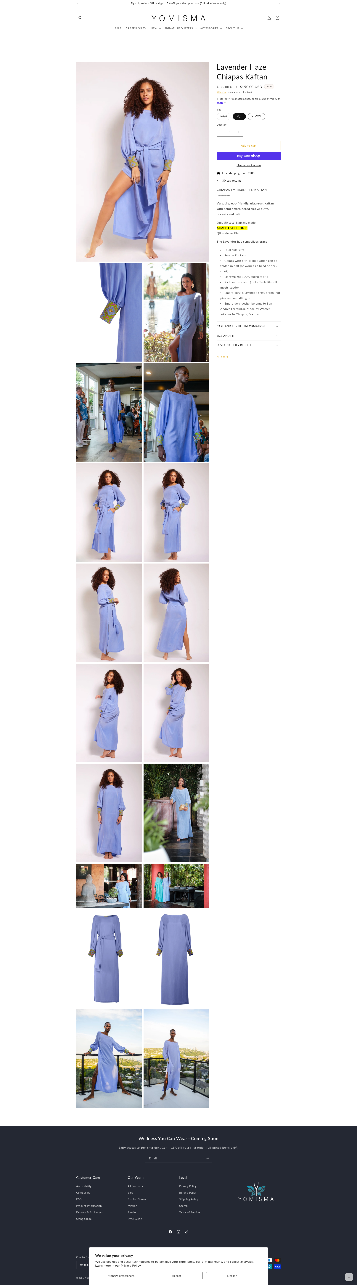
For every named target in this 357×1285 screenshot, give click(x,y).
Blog (130, 1192)
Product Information (89, 1205)
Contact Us (83, 1192)
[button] (80, 18)
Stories (132, 1212)
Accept (176, 1275)
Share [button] (224, 356)
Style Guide (135, 1218)
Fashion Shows (137, 1199)
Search (183, 1205)
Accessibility (83, 1186)
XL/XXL (256, 116)
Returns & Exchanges (89, 1212)
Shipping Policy (188, 1199)
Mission (132, 1205)
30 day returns (231, 180)
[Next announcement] (279, 3)
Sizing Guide (83, 1218)
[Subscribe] (208, 1158)
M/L (239, 116)
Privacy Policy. (131, 1265)
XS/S (226, 117)
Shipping (221, 92)
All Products (135, 1186)
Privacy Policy (187, 1186)
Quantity (221, 124)
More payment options (249, 165)
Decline (232, 1275)
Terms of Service (189, 1212)
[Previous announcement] (77, 3)
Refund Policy (188, 1192)
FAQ (79, 1199)
